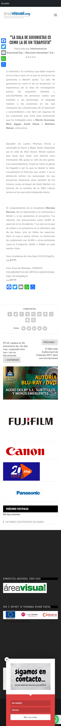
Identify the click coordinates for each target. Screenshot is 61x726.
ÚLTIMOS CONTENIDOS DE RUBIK (25, 522)
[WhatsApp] (4, 59)
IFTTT (13, 260)
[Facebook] (4, 41)
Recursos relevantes (36, 52)
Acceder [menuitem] (5, 3)
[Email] (4, 53)
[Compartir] (4, 64)
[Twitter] (4, 47)
